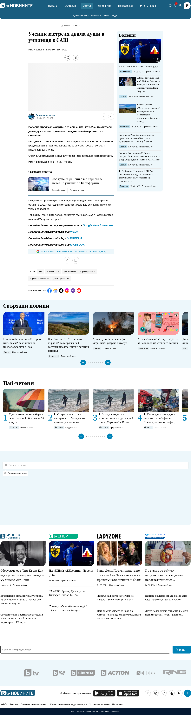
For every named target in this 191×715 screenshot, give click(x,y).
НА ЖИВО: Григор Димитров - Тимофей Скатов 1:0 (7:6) (67, 593)
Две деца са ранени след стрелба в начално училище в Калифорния (77, 181)
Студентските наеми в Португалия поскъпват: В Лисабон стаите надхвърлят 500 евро (21, 618)
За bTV (3, 704)
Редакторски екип (46, 115)
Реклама (14, 704)
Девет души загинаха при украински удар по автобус (110, 341)
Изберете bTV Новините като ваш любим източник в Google (73, 251)
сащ (40, 271)
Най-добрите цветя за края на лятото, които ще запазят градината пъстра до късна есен (119, 614)
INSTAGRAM (74, 238)
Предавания (125, 5)
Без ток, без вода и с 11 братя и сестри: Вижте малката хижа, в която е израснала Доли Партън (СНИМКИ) (139, 156)
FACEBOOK (77, 244)
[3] (175, 6)
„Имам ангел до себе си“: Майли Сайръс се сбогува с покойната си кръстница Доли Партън (148, 84)
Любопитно (104, 5)
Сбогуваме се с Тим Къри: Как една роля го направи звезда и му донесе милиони (22, 575)
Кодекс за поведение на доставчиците (68, 704)
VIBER (74, 231)
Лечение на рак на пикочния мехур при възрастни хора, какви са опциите (166, 612)
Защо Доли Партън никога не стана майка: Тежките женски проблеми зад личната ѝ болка (119, 575)
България (70, 5)
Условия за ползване (99, 704)
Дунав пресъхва (81, 15)
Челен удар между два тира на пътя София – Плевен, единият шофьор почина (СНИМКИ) (160, 418)
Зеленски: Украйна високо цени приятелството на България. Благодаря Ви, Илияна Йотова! (136, 138)
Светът (87, 5)
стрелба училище (87, 271)
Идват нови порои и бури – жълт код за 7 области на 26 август (26, 418)
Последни (51, 5)
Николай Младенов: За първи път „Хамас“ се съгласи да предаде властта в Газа (22, 343)
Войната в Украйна (100, 15)
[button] (83, 362)
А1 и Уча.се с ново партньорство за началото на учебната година (158, 341)
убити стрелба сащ (61, 278)
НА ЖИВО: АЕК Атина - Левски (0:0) (138, 66)
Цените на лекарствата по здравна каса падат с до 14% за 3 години (166, 597)
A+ (111, 116)
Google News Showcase (98, 225)
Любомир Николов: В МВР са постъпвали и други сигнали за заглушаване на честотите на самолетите (136, 176)
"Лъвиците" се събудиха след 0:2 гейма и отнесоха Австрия (68, 608)
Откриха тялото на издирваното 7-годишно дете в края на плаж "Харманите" (69, 418)
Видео (115, 15)
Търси (182, 649)
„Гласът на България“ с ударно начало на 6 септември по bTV (115, 597)
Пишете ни (117, 704)
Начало (67, 25)
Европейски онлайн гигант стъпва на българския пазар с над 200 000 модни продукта (21, 599)
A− (104, 116)
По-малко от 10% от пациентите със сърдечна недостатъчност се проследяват (164, 575)
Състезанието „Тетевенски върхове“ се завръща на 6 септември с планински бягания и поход (148, 113)
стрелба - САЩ (53, 271)
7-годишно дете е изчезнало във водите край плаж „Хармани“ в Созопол (116, 418)
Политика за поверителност (34, 704)
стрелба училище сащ (39, 278)
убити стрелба (70, 271)
